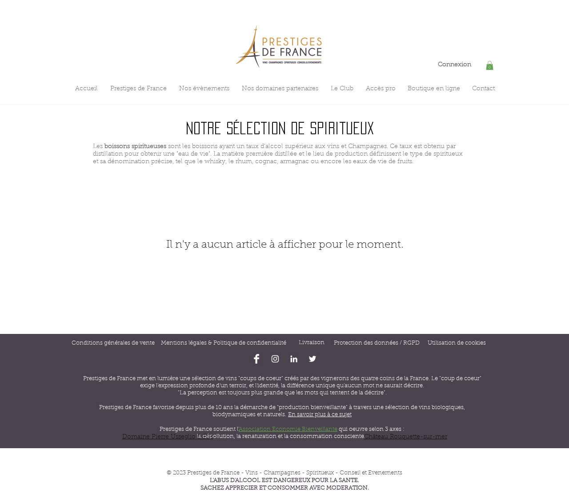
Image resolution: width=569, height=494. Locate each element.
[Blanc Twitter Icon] (312, 359)
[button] (489, 65)
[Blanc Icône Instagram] (275, 359)
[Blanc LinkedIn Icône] (294, 359)
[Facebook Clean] (256, 359)
